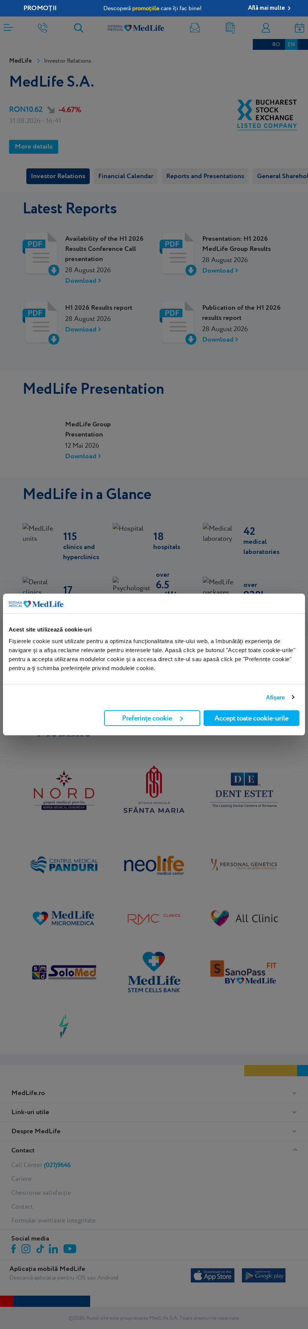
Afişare (275, 697)
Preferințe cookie (147, 718)
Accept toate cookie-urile (251, 718)
